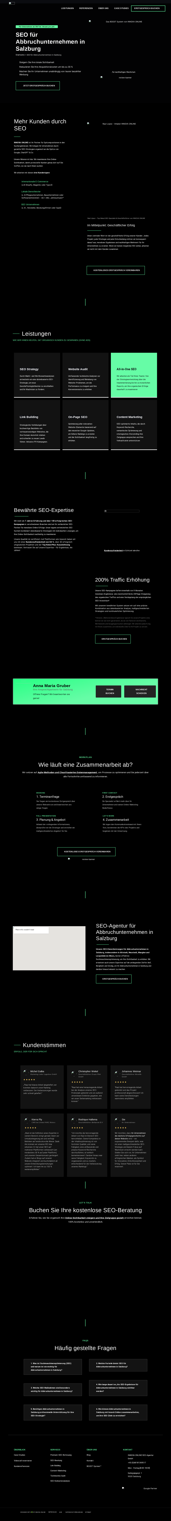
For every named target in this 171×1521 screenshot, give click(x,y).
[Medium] (148, 1515)
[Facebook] (132, 1515)
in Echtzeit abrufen (122, 550)
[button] (53, 1367)
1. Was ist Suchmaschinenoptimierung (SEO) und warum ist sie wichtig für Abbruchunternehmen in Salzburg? (51, 1366)
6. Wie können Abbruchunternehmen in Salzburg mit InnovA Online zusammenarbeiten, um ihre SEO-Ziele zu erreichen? (117, 1412)
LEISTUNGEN (67, 8)
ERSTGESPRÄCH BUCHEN (147, 8)
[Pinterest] (137, 1515)
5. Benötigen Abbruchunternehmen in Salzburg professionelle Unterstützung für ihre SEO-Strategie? (52, 1412)
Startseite (20, 55)
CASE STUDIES (121, 8)
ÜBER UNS (103, 8)
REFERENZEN (86, 8)
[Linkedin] (143, 1515)
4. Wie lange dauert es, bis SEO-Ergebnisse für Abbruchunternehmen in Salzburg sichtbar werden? (117, 1387)
